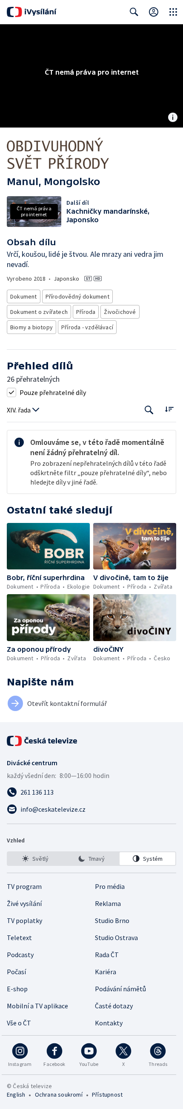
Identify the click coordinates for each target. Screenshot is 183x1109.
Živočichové (120, 312)
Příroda (85, 312)
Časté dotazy (114, 1006)
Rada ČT (107, 954)
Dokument (23, 296)
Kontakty (109, 1023)
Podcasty (20, 954)
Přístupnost (107, 1094)
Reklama (108, 903)
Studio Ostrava (116, 937)
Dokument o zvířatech (39, 312)
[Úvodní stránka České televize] (42, 741)
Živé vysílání (24, 903)
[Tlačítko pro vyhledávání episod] (149, 410)
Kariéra (105, 971)
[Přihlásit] (153, 12)
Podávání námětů (120, 988)
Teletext (19, 937)
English (16, 1094)
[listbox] (91, 858)
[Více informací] (173, 118)
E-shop (17, 988)
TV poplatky (24, 920)
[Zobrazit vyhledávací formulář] (134, 12)
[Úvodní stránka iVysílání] (32, 12)
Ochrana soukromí (59, 1094)
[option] (35, 858)
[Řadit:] (169, 409)
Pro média (110, 886)
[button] (48, 546)
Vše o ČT (19, 1023)
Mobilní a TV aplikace (37, 1006)
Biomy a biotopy (31, 327)
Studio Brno (112, 920)
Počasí (16, 971)
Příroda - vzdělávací (87, 327)
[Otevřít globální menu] (173, 12)
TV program (24, 886)
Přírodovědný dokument (77, 296)
